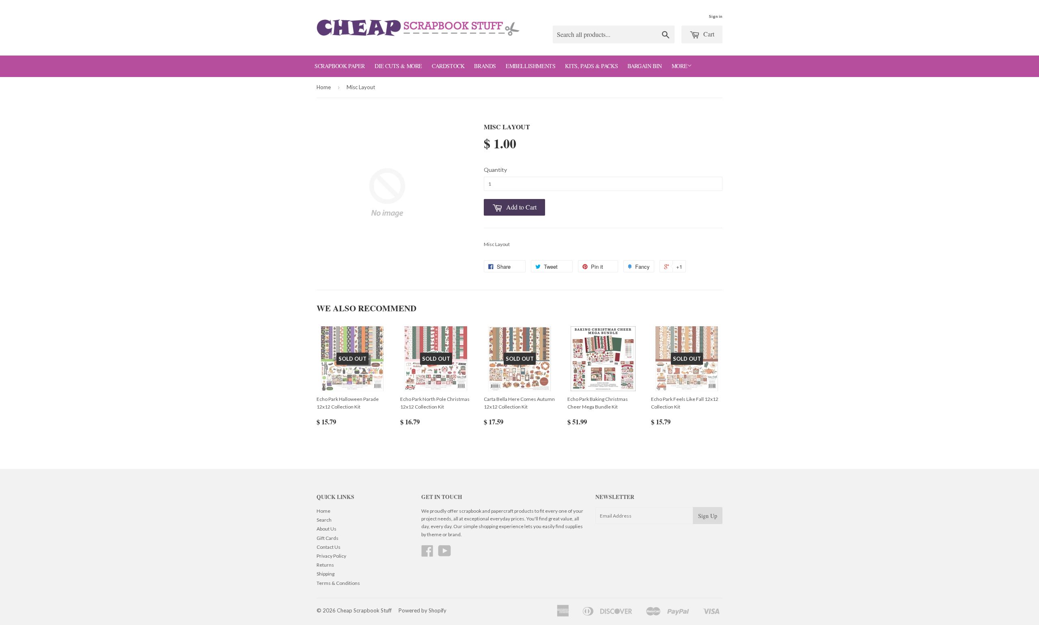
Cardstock (448, 66)
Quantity (495, 169)
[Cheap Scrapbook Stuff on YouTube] (444, 554)
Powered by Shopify (422, 610)
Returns (325, 565)
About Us (326, 529)
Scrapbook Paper (340, 66)
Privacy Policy (331, 556)
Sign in (715, 16)
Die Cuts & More (398, 66)
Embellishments (530, 66)
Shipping (325, 574)
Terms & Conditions (338, 583)
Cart (708, 34)
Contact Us (329, 547)
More (679, 66)
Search (324, 520)
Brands (485, 66)
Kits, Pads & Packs (591, 66)
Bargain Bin (644, 66)
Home (324, 87)
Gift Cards (327, 538)
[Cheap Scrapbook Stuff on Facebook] (427, 554)
